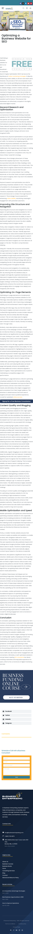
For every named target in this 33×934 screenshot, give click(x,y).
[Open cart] (30, 8)
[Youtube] (28, 3)
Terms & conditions (10, 924)
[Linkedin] (26, 3)
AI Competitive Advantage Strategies (13, 891)
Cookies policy (22, 924)
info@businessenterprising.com (14, 832)
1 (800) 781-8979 (9, 836)
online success (17, 397)
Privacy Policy (16, 927)
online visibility (11, 198)
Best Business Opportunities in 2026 (12, 897)
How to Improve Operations (10, 903)
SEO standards (19, 657)
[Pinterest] (31, 3)
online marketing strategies (17, 76)
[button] (16, 711)
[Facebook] (20, 3)
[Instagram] (23, 3)
